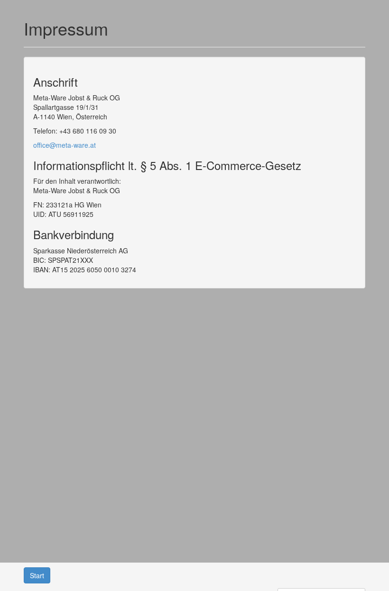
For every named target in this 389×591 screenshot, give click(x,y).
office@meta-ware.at (64, 145)
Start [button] (37, 575)
